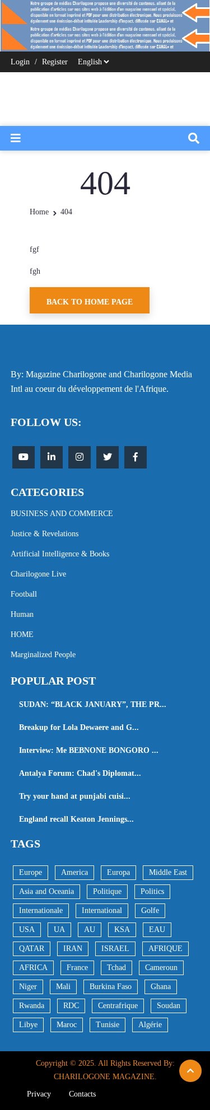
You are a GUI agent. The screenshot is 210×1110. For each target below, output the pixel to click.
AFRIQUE (165, 948)
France (77, 967)
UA (59, 929)
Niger (28, 986)
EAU (157, 929)
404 (66, 212)
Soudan (168, 1005)
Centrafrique (118, 1005)
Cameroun (161, 967)
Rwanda (31, 1005)
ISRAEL (115, 948)
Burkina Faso (111, 986)
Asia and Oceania (46, 891)
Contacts (82, 1094)
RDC (71, 1005)
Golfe (150, 910)
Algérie (150, 1024)
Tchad (116, 967)
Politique (107, 891)
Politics (152, 891)
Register (55, 62)
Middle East (168, 872)
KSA (122, 929)
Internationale (41, 910)
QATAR (31, 948)
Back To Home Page (89, 302)
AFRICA (33, 967)
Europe (30, 872)
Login (20, 62)
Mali (63, 986)
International (102, 910)
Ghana (161, 986)
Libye (28, 1024)
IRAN (72, 948)
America (74, 872)
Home (39, 212)
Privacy (39, 1094)
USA (27, 929)
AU (89, 929)
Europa (118, 872)
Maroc (67, 1024)
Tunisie (107, 1024)
